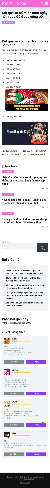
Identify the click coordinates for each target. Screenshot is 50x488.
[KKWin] (7, 406)
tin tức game (8, 22)
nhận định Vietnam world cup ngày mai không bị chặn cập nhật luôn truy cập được (24, 180)
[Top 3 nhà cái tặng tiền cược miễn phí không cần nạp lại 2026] (14, 3)
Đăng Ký (36, 362)
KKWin (14, 402)
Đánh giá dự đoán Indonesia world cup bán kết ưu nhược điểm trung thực (24, 221)
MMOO (15, 370)
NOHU (14, 339)
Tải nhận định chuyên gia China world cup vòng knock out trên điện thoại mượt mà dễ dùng (24, 295)
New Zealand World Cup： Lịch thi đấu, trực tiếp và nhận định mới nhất (24, 201)
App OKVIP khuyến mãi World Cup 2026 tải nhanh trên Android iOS (24, 304)
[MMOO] (7, 374)
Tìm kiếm (5, 242)
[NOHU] (7, 343)
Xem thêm (13, 362)
